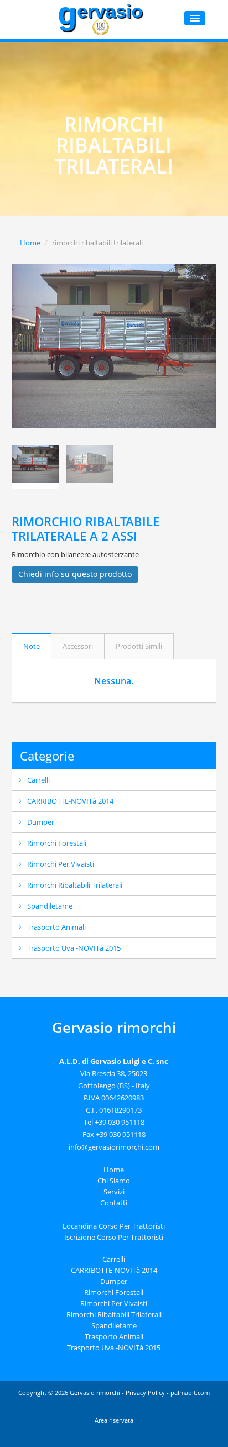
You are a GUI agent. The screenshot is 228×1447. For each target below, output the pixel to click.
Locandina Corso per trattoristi (114, 1226)
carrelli (38, 780)
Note (31, 646)
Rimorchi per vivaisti (60, 864)
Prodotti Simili (139, 646)
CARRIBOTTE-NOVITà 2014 (70, 801)
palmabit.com (190, 1392)
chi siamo (113, 1181)
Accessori (78, 646)
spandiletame (49, 906)
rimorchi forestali (56, 843)
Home (30, 243)
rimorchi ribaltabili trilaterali (74, 885)
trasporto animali (56, 927)
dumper (40, 822)
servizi (114, 1192)
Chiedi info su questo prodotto (75, 574)
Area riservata (114, 1420)
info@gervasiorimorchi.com (114, 1147)
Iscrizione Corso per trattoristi (113, 1237)
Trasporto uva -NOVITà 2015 (74, 948)
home (113, 1170)
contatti (113, 1203)
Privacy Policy (145, 1392)
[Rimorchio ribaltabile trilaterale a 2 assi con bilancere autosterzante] (114, 346)
